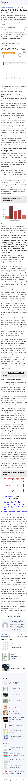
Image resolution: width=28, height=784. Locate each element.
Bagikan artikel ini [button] (13, 616)
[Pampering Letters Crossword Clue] (6, 646)
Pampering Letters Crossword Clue (17, 646)
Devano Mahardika (16, 621)
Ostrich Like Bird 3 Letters (16, 701)
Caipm (20, 629)
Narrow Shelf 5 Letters (15, 726)
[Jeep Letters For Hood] (6, 667)
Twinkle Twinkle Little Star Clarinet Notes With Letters (16, 719)
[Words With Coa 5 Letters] (6, 656)
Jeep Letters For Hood (18, 668)
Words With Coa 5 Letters (16, 657)
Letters (12, 644)
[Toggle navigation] (25, 2)
